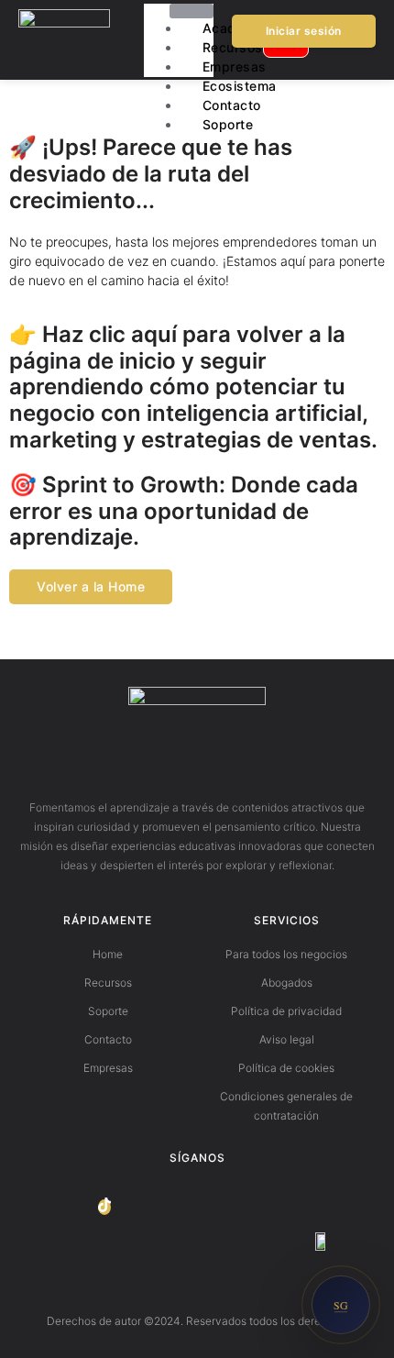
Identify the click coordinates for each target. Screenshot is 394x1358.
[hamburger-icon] (191, 11)
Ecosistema (239, 86)
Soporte (228, 124)
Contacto (231, 105)
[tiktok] (104, 1207)
